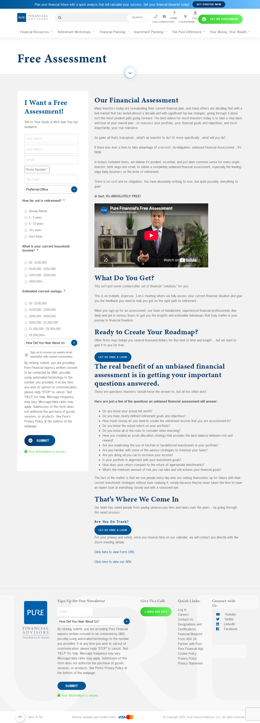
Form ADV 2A (187, 639)
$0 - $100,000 (38, 262)
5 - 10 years (36, 224)
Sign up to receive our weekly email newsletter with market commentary (51, 354)
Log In (182, 609)
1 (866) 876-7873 (155, 611)
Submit (43, 440)
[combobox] (51, 189)
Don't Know (35, 236)
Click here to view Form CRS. (114, 552)
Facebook (230, 629)
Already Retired (38, 211)
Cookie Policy (187, 653)
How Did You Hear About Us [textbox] (50, 343)
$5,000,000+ (37, 335)
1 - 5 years (35, 217)
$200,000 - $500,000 (42, 316)
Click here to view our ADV (112, 561)
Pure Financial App (190, 648)
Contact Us (185, 619)
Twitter (228, 619)
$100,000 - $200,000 (42, 310)
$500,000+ (36, 281)
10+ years (35, 230)
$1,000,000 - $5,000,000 (45, 329)
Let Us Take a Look (113, 357)
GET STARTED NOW (209, 4)
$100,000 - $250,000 (42, 269)
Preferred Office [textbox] (50, 189)
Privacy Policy (187, 658)
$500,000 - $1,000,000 (43, 322)
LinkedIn (229, 624)
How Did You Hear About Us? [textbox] (92, 621)
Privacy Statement (190, 663)
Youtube (230, 614)
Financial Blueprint (190, 634)
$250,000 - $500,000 (42, 275)
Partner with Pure (190, 644)
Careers (183, 614)
